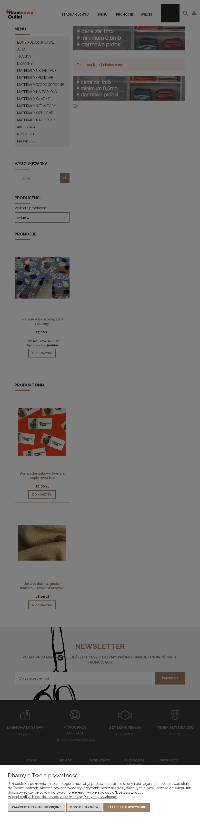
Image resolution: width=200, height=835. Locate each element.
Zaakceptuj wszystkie (126, 807)
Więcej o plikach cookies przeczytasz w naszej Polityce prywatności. (62, 797)
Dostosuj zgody (84, 807)
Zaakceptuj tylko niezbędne (36, 807)
